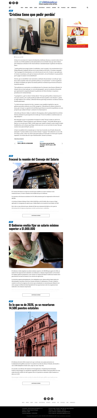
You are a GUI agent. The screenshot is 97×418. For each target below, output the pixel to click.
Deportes (48, 7)
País (58, 7)
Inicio (22, 7)
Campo (31, 7)
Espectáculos (42, 7)
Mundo (26, 7)
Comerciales (73, 7)
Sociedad (54, 7)
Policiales (63, 7)
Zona (68, 7)
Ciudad (35, 7)
